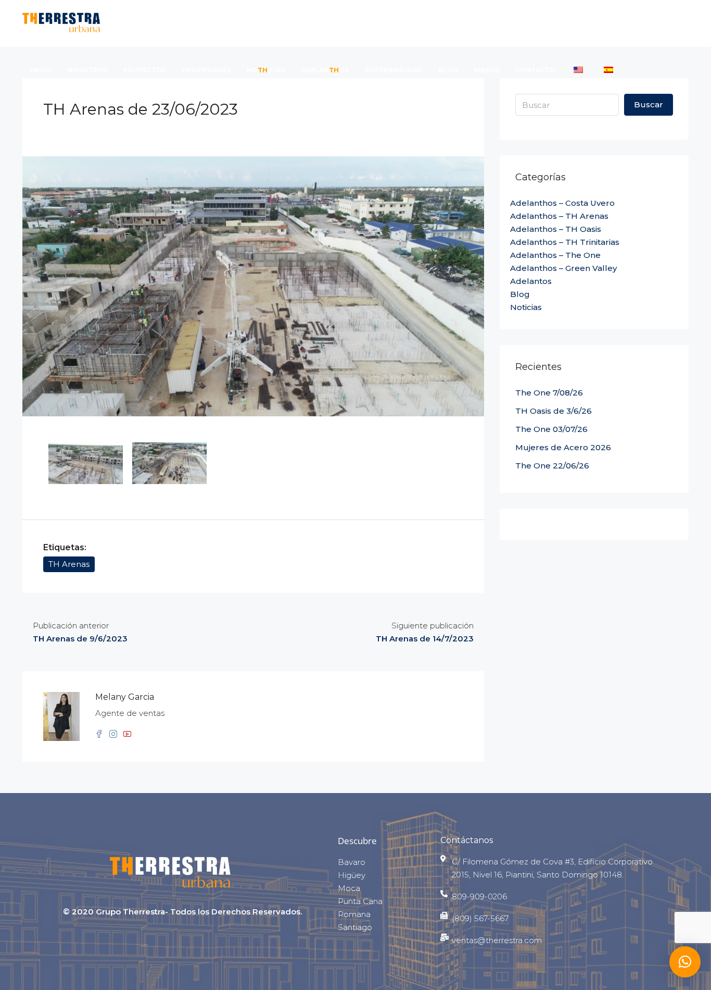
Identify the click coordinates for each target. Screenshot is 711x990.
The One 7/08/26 (549, 393)
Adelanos (325, 70)
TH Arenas (69, 564)
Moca (349, 888)
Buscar (648, 104)
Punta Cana (360, 901)
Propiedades (206, 70)
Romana (354, 914)
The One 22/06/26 (552, 466)
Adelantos (531, 281)
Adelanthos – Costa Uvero (562, 203)
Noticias (526, 307)
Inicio (41, 70)
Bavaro (351, 862)
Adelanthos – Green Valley (563, 268)
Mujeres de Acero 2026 (563, 447)
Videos (487, 70)
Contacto (535, 70)
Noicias (266, 70)
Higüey (351, 875)
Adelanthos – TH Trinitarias (564, 242)
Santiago (355, 927)
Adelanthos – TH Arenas (559, 216)
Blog (448, 70)
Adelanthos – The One (555, 255)
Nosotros (88, 70)
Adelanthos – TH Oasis (555, 229)
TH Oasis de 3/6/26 (553, 411)
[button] (685, 961)
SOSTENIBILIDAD (393, 70)
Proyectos (144, 70)
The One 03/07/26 (551, 429)
